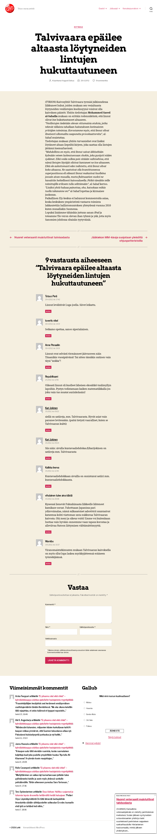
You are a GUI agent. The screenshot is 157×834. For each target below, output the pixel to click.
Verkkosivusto (51, 638)
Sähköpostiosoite (88, 627)
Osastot (102, 8)
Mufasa (88, 702)
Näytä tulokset (114, 737)
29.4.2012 (85, 80)
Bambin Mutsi (91, 714)
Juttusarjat (114, 8)
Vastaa (48, 311)
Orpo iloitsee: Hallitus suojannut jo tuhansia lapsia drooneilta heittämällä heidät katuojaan (44, 793)
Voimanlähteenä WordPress (34, 827)
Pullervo (89, 726)
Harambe (89, 708)
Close (155, 795)
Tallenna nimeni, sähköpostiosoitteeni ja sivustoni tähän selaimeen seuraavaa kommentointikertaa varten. (76, 651)
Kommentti (50, 605)
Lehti (18, 827)
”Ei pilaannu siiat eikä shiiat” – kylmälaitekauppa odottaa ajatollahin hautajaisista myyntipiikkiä (44, 698)
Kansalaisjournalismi (130, 8)
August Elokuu (68, 80)
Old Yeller (89, 720)
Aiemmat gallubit (93, 743)
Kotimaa (78, 27)
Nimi (47, 627)
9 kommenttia (102, 80)
